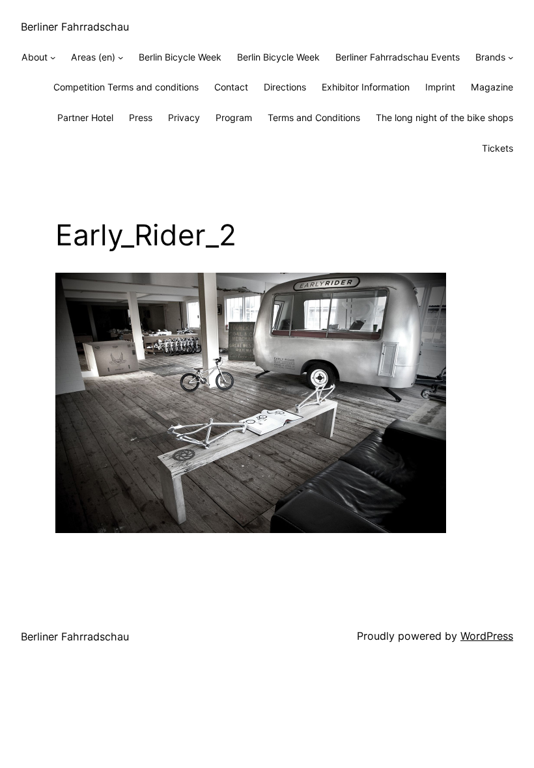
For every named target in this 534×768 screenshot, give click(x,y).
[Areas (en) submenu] (120, 57)
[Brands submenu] (510, 57)
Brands (490, 56)
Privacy (184, 117)
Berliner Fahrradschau (75, 26)
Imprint (440, 86)
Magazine (492, 86)
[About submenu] (52, 57)
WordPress (486, 635)
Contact (231, 86)
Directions (285, 86)
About (34, 56)
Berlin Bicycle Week (180, 56)
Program (234, 117)
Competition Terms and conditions (126, 86)
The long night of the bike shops (444, 117)
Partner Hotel (85, 117)
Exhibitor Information (366, 86)
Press (140, 117)
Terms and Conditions (314, 117)
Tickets (497, 148)
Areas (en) (93, 56)
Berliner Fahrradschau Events (397, 56)
